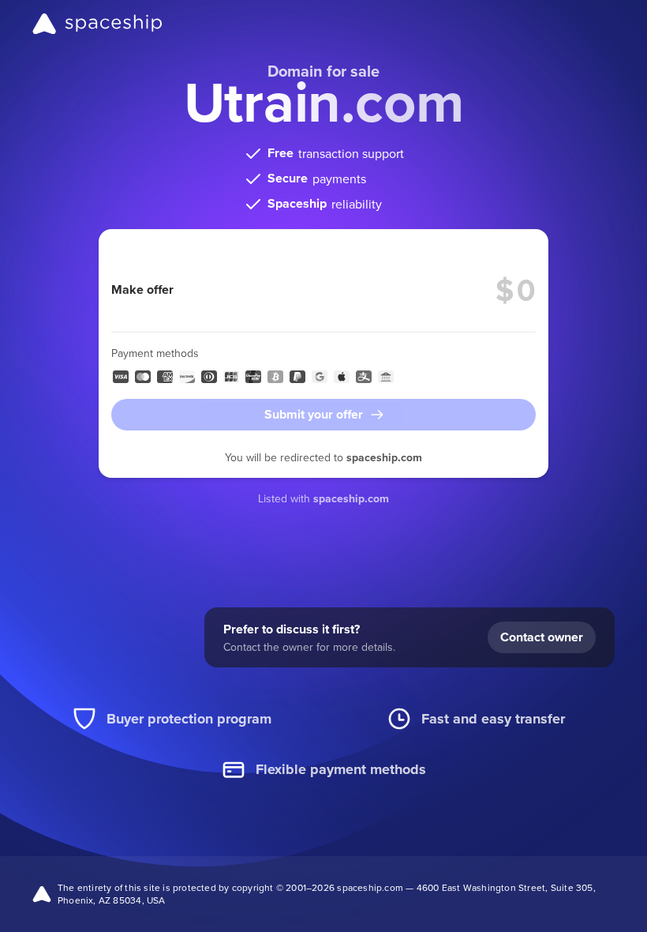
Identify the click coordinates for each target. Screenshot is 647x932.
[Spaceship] (97, 24)
